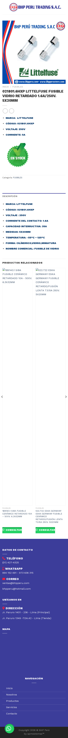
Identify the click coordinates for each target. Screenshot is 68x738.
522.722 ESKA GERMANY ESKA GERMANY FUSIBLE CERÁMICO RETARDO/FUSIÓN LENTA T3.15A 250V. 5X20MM (49, 516)
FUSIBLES (17, 86)
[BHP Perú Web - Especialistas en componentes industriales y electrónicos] (36, 7)
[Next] (65, 403)
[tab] (34, 196)
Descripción (9, 196)
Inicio (5, 86)
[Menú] (4, 7)
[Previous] (2, 403)
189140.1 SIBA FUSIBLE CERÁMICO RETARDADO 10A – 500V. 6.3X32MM (17, 514)
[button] (9, 728)
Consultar (13, 530)
